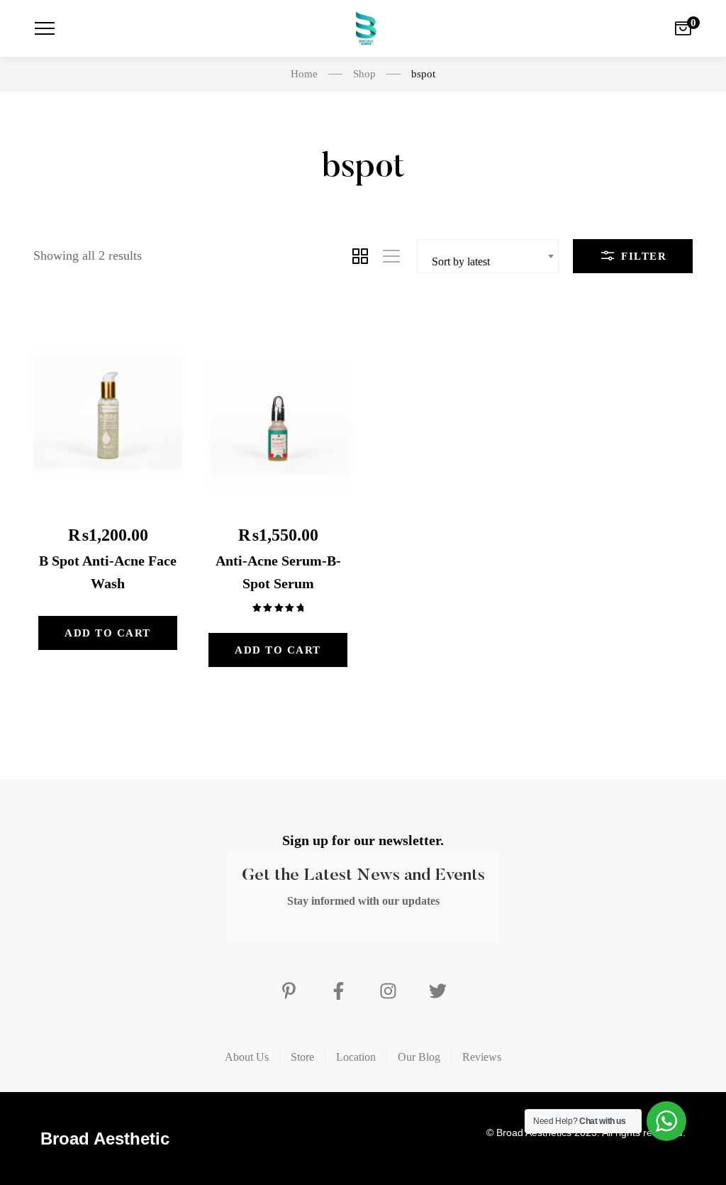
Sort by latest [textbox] (461, 261)
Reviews (481, 1057)
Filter (642, 256)
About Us (247, 1057)
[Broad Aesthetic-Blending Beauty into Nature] (363, 28)
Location (356, 1057)
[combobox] (488, 256)
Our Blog (419, 1057)
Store (302, 1057)
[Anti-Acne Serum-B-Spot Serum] (277, 408)
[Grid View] (360, 256)
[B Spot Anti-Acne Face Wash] (107, 408)
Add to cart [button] (108, 633)
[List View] (391, 256)
